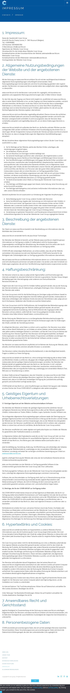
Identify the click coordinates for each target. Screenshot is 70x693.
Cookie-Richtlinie (8, 663)
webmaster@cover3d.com (11, 454)
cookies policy (37, 688)
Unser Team (6, 655)
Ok (1, 692)
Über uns (5, 652)
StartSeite (6, 15)
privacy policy (53, 688)
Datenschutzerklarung (10, 660)
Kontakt (5, 658)
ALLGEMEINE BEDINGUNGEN (10, 669)
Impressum (5, 666)
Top (35, 680)
